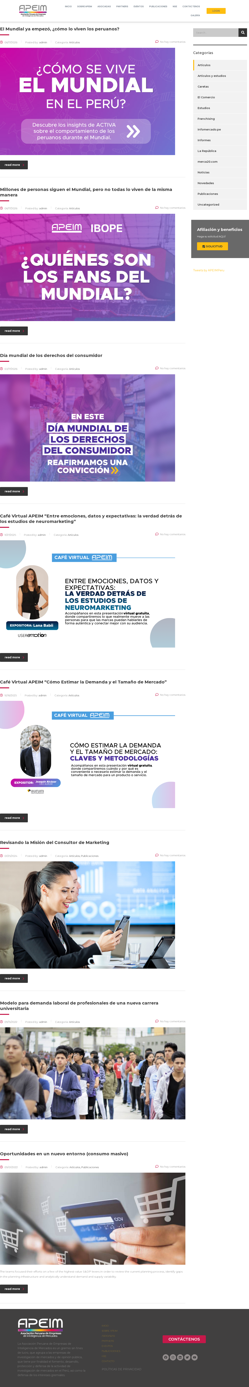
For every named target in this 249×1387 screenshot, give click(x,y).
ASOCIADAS (108, 1335)
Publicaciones (158, 6)
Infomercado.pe (209, 129)
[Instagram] (173, 1357)
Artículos (204, 65)
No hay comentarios (172, 41)
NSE (175, 6)
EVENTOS (107, 1345)
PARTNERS (108, 1340)
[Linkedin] (180, 1357)
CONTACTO (108, 1361)
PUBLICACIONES (111, 1351)
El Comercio (206, 97)
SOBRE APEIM (84, 6)
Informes (204, 140)
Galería (195, 15)
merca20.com (207, 161)
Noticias (204, 172)
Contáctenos (191, 6)
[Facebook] (166, 1357)
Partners (122, 6)
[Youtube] (194, 1357)
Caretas (203, 86)
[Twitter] (187, 1357)
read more (12, 165)
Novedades (206, 183)
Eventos (139, 6)
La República (207, 151)
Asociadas (104, 6)
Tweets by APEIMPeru (208, 270)
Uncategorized (208, 204)
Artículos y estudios (212, 76)
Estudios (204, 108)
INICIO (68, 6)
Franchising (206, 119)
